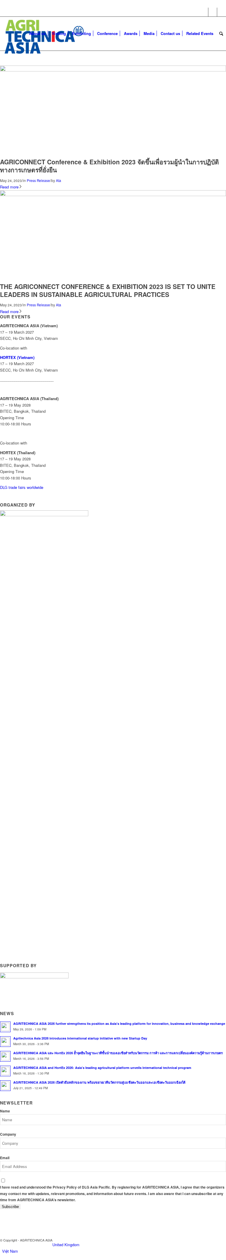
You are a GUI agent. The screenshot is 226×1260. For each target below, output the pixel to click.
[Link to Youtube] (212, 12)
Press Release (38, 180)
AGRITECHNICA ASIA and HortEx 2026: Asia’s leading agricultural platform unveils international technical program (102, 1067)
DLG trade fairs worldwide (21, 487)
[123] (113, 70)
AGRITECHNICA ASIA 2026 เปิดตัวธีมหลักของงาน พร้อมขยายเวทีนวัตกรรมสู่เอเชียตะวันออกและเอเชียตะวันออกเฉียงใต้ (99, 1082)
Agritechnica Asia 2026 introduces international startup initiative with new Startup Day (80, 1038)
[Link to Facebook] (204, 12)
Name (5, 1111)
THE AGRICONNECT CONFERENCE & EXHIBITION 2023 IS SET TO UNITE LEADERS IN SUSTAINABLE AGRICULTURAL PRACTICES (107, 290)
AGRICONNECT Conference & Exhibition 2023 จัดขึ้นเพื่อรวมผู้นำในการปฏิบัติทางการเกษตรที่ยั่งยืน (109, 165)
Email (4, 1157)
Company (8, 1134)
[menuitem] (37, 33)
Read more (9, 187)
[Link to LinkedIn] (221, 12)
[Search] (221, 33)
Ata (58, 180)
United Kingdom (65, 1244)
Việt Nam (10, 1251)
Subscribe (10, 1206)
